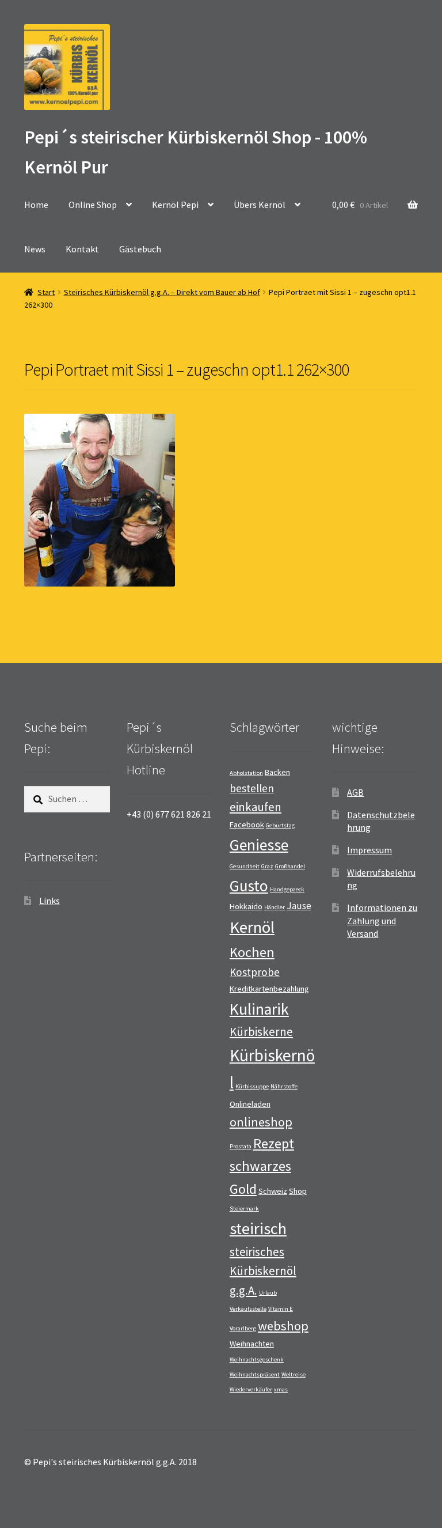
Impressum (369, 850)
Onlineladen (250, 1104)
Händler (274, 907)
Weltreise (293, 1374)
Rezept (273, 1143)
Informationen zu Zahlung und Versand (382, 920)
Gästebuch (140, 249)
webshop (283, 1326)
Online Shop (92, 204)
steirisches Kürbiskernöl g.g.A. (263, 1271)
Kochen (252, 952)
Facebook (247, 824)
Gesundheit (245, 866)
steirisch (258, 1228)
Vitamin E (280, 1309)
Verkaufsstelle (248, 1309)
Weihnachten (252, 1343)
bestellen (252, 788)
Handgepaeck (287, 889)
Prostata (241, 1146)
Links (49, 900)
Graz (267, 866)
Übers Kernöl (259, 204)
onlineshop (261, 1122)
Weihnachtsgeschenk (257, 1359)
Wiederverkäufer (251, 1389)
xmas (281, 1389)
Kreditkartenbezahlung (269, 989)
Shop (298, 1191)
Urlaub (268, 1292)
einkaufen (255, 807)
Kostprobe (255, 972)
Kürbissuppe (252, 1086)
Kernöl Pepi (175, 204)
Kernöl (252, 927)
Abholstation (246, 773)
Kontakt (82, 249)
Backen (277, 772)
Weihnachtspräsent (255, 1374)
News (34, 249)
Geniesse (259, 845)
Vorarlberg (243, 1328)
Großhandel (290, 866)
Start (46, 292)
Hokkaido (246, 906)
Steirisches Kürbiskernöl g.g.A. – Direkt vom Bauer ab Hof (162, 292)
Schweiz (272, 1191)
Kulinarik (259, 1009)
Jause (299, 905)
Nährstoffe (284, 1086)
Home (36, 204)
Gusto (249, 885)
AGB (355, 792)
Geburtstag (280, 825)
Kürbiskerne (261, 1031)
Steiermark (244, 1208)
